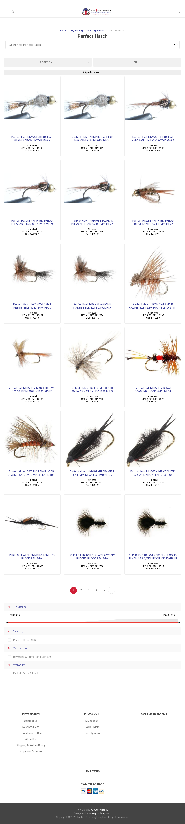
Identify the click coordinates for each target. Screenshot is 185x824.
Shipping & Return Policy (30, 745)
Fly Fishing (77, 30)
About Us (30, 739)
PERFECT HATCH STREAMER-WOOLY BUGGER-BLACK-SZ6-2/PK (92, 557)
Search (176, 45)
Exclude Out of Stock (26, 673)
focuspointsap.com (99, 813)
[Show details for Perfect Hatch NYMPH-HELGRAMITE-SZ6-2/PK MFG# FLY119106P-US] (153, 439)
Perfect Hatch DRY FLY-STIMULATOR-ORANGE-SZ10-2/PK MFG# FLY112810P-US (32, 475)
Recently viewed (92, 733)
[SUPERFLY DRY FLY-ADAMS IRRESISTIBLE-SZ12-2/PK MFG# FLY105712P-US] (32, 272)
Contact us (31, 720)
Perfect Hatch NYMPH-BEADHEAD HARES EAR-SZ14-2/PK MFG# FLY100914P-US (92, 140)
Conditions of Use (31, 733)
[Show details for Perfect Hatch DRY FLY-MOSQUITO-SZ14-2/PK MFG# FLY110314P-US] (92, 355)
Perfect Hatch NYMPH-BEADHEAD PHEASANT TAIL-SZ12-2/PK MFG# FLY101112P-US (153, 140)
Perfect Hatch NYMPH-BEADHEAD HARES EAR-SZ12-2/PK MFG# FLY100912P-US (32, 140)
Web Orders (93, 727)
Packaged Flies (95, 30)
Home (63, 30)
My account (92, 720)
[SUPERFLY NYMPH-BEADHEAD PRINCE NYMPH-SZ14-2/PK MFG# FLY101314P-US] (153, 188)
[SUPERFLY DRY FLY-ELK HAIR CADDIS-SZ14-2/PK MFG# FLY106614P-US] (153, 272)
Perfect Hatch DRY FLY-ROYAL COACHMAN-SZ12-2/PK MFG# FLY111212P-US (153, 391)
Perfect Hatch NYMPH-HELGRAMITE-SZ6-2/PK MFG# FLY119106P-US (153, 473)
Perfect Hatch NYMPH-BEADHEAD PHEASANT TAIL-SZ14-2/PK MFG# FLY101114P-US (32, 224)
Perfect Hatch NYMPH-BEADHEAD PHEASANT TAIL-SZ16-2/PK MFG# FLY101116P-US (92, 224)
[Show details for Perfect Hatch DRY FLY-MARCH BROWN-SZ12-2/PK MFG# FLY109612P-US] (32, 355)
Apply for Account (31, 751)
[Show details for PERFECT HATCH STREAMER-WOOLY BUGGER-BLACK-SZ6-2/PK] (92, 523)
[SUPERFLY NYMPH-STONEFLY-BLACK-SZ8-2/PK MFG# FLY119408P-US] (32, 523)
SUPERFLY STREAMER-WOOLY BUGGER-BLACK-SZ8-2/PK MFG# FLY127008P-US (153, 557)
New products (30, 727)
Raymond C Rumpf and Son (32, 656)
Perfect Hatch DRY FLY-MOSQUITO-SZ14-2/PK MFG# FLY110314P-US (92, 389)
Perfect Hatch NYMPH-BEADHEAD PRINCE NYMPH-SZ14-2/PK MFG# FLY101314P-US (153, 224)
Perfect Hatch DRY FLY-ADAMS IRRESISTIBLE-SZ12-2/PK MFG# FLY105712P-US (32, 307)
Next (111, 590)
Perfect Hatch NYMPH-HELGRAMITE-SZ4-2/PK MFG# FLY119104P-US (92, 473)
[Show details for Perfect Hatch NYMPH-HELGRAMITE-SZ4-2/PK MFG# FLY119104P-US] (92, 439)
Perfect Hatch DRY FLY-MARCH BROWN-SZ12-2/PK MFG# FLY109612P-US (32, 389)
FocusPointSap (99, 809)
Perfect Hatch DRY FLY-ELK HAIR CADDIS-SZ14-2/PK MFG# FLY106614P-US (153, 307)
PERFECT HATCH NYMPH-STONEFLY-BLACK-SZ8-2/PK (32, 557)
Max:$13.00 (169, 615)
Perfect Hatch (24, 640)
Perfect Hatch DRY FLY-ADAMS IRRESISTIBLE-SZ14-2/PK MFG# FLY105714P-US (92, 307)
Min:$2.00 (15, 615)
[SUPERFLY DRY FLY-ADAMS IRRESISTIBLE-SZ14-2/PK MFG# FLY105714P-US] (92, 272)
